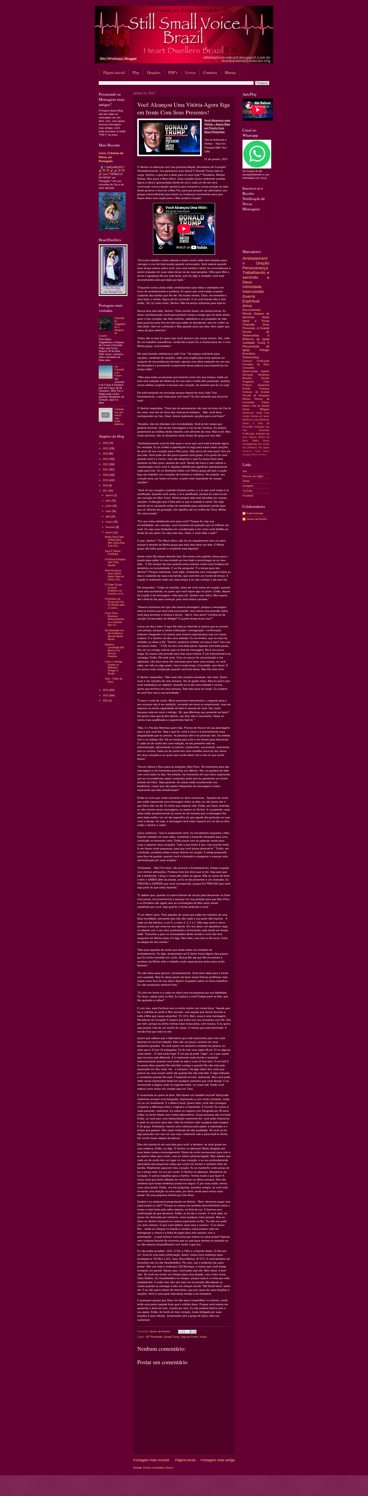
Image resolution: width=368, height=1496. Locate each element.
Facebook (247, 495)
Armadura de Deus (255, 364)
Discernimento (251, 309)
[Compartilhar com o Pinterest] (194, 1332)
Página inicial (114, 72)
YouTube (247, 490)
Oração (262, 263)
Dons (266, 324)
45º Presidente (154, 1336)
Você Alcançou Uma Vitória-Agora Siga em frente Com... (114, 575)
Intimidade (252, 286)
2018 (106, 485)
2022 (106, 464)
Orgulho (265, 371)
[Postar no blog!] (184, 1332)
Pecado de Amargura (255, 395)
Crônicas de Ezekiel (255, 392)
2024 (106, 453)
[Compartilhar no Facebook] (191, 1332)
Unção (245, 416)
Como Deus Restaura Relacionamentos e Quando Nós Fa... (114, 619)
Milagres (264, 409)
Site (244, 471)
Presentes (248, 328)
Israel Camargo (254, 513)
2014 (106, 700)
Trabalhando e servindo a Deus (255, 277)
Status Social (260, 440)
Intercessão (253, 291)
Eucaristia (264, 430)
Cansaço (247, 360)
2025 (106, 448)
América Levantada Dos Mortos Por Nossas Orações (114, 650)
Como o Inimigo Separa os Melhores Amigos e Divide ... (113, 667)
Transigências (249, 444)
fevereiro (111, 527)
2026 (106, 443)
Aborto (246, 405)
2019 (106, 480)
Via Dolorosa (249, 447)
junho (109, 505)
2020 (106, 474)
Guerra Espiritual (251, 298)
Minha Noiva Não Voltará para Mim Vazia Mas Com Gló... (115, 541)
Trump (261, 342)
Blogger (215, 1488)
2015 (106, 695)
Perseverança (255, 268)
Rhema (230, 72)
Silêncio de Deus (258, 455)
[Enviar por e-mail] (180, 1332)
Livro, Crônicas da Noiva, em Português (111, 157)
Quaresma (263, 385)
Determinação (250, 371)
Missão (247, 313)
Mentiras (264, 420)
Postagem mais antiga (218, 1460)
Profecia (247, 385)
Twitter (246, 481)
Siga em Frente (189, 1336)
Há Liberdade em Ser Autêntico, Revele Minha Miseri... (114, 635)
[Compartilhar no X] (187, 1332)
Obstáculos (248, 413)
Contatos (210, 72)
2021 (106, 469)
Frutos (246, 409)
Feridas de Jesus (260, 416)
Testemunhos (250, 357)
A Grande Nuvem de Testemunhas (255, 331)
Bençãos (247, 378)
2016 (106, 690)
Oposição (246, 455)
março (109, 521)
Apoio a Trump (255, 320)
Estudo (246, 388)
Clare (266, 381)
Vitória (203, 1336)
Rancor (253, 437)
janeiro (110, 532)
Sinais (245, 423)
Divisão (265, 378)
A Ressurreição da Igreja (255, 346)
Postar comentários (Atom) (158, 1467)
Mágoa (266, 451)
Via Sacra (263, 447)
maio (109, 511)
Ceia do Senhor (260, 405)
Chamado (248, 324)
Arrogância (247, 451)
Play (136, 72)
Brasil (257, 451)
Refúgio (264, 350)
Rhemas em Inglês (252, 476)
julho (109, 500)
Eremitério (248, 353)
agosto (110, 495)
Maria (265, 317)
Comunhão (248, 367)
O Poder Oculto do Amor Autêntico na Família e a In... (115, 589)
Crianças (264, 388)
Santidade (248, 342)
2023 (106, 459)
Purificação (263, 360)
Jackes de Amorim (256, 519)
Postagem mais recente (151, 1460)
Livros (190, 72)
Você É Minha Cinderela (112, 552)
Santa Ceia (262, 413)
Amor (247, 305)
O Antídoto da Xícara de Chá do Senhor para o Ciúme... (115, 603)
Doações (153, 72)
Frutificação (248, 434)
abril (108, 516)
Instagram (248, 485)
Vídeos (265, 402)
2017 (106, 490)
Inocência (247, 420)
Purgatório (248, 381)
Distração (247, 374)
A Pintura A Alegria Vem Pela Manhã (115, 562)
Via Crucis (263, 444)
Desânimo (263, 374)
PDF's (172, 72)
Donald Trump (171, 1336)
